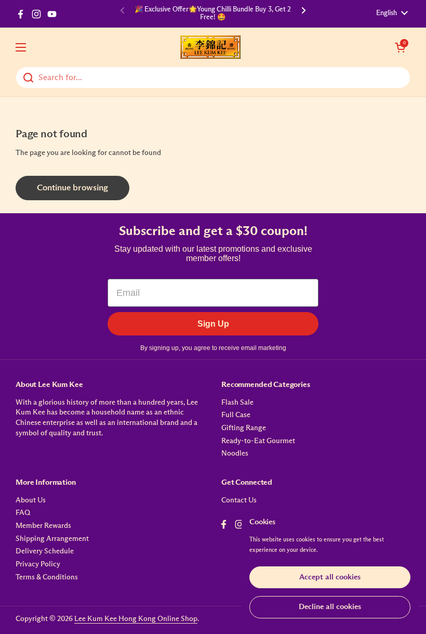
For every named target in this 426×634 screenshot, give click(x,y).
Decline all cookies (330, 607)
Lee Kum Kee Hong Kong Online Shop (135, 619)
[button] (400, 47)
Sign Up (213, 323)
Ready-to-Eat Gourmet (258, 441)
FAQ (23, 512)
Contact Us (239, 500)
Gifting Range (243, 428)
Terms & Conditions (47, 577)
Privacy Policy (38, 564)
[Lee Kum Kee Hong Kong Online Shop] (210, 47)
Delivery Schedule (45, 551)
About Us (31, 500)
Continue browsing (72, 188)
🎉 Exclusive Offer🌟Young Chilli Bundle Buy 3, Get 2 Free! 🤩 (213, 13)
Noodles (234, 453)
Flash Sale (237, 402)
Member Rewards (43, 525)
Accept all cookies (330, 577)
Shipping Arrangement (52, 538)
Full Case (235, 415)
